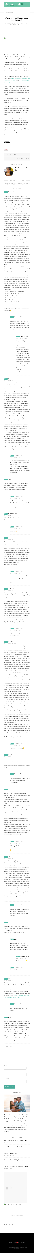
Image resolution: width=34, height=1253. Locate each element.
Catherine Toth (18, 317)
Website (6, 1078)
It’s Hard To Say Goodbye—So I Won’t (13, 1147)
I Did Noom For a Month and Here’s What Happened (16, 1166)
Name (6, 1065)
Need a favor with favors (12, 154)
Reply (5, 192)
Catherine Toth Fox (13, 23)
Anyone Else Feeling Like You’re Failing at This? (15, 1140)
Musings (12, 24)
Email (6, 1072)
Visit (9, 1224)
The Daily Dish (19, 24)
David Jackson (12, 192)
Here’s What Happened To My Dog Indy (13, 1160)
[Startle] (13, 1204)
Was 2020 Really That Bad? (10, 1153)
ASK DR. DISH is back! (22, 158)
